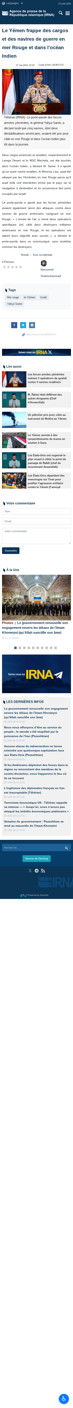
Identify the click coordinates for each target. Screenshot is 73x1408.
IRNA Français (31, 13)
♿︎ (64, 1398)
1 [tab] (15, 648)
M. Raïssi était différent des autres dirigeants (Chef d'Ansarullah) (45, 398)
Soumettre (11, 550)
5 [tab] (33, 648)
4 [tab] (29, 648)
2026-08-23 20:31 (16, 782)
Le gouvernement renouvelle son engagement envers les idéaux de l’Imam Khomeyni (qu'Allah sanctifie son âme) (35, 627)
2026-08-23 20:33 (16, 759)
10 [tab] (55, 648)
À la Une (12, 570)
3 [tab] (24, 648)
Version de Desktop (36, 858)
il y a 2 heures (12, 638)
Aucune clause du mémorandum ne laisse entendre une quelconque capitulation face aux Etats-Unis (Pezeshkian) (34, 751)
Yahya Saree (14, 303)
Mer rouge (13, 297)
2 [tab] (20, 648)
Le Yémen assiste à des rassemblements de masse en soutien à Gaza (46, 439)
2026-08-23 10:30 (16, 830)
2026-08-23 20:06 (16, 797)
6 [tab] (38, 648)
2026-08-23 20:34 (16, 740)
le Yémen (29, 297)
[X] (30, 871)
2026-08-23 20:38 (16, 721)
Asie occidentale (42, 254)
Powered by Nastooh (38, 895)
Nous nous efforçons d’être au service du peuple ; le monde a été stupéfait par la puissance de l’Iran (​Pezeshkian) (33, 732)
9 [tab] (51, 648)
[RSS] (43, 871)
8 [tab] (46, 648)
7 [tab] (42, 648)
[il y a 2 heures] (36, 598)
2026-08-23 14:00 (16, 816)
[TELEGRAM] (36, 871)
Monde (25, 254)
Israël (43, 297)
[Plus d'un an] (14, 379)
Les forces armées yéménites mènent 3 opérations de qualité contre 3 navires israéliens (47, 378)
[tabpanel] (36, 607)
